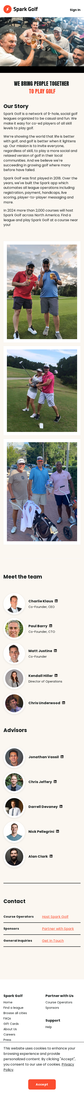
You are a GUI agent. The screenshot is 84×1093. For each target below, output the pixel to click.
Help (48, 1027)
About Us (10, 1029)
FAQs (7, 1018)
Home (7, 1002)
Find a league (13, 1008)
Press (7, 1040)
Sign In (75, 10)
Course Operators (58, 1002)
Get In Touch (53, 940)
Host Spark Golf (55, 916)
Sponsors (52, 1008)
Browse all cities (15, 1013)
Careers (9, 1034)
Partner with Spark (58, 928)
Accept (42, 1084)
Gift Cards (11, 1024)
